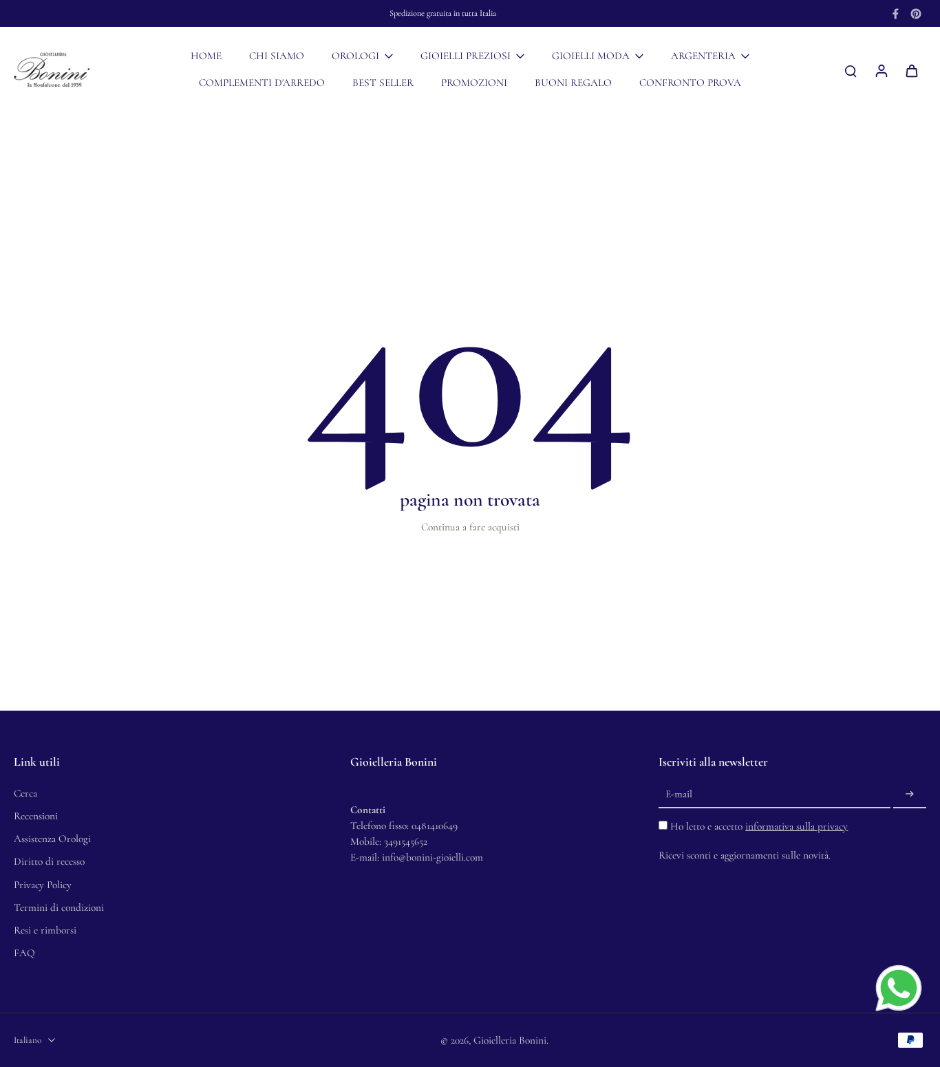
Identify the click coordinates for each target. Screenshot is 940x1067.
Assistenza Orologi (52, 838)
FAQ (24, 953)
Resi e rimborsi (45, 930)
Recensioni (36, 816)
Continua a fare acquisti (470, 527)
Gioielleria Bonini (509, 1040)
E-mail (678, 794)
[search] (850, 70)
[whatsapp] (898, 987)
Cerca (25, 793)
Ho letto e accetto (759, 826)
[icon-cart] (911, 70)
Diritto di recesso (49, 861)
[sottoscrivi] (909, 794)
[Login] (881, 70)
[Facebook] (895, 14)
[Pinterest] (916, 14)
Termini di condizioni (59, 907)
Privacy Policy (43, 885)
